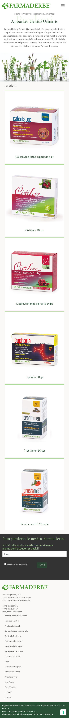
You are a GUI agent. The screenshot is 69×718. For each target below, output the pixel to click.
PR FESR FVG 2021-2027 (25, 711)
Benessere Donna (12, 671)
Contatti (8, 692)
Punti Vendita (10, 687)
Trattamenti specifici (13, 641)
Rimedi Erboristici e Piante (16, 615)
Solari (7, 661)
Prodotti (26, 13)
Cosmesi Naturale (12, 656)
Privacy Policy (21, 564)
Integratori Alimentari (44, 13)
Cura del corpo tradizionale (16, 631)
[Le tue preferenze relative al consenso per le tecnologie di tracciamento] (63, 712)
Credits (8, 697)
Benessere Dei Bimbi (14, 651)
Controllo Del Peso (13, 636)
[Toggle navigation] (63, 5)
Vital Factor (9, 682)
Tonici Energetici (12, 621)
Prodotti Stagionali (12, 626)
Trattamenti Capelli (13, 666)
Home (17, 13)
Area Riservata (11, 677)
